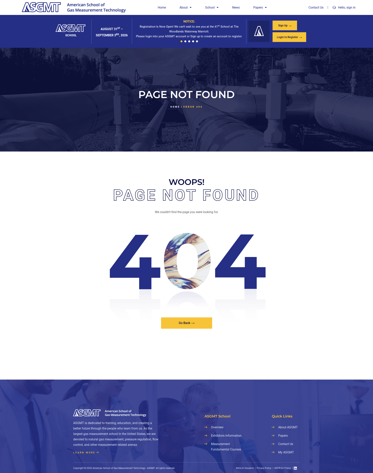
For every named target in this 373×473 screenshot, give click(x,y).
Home (162, 7)
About (184, 7)
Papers (258, 7)
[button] (181, 41)
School (210, 7)
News (236, 7)
